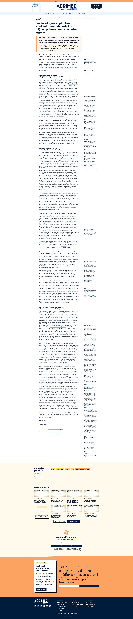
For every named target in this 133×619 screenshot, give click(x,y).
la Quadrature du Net (88, 410)
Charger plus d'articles (60, 521)
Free (73, 469)
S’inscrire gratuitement (66, 545)
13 (72, 288)
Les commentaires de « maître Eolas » (89, 137)
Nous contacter (75, 606)
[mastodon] (50, 606)
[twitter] (38, 606)
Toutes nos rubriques (62, 602)
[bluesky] (47, 606)
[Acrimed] (66, 7)
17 (67, 351)
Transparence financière (77, 604)
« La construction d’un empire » (55, 429)
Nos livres (59, 610)
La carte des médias (61, 606)
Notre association (47, 13)
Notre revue (77, 13)
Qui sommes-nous (76, 602)
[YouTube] (41, 606)
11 (49, 229)
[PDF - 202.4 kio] (59, 436)
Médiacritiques (60, 604)
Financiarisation (60, 469)
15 (67, 334)
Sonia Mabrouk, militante (40, 511)
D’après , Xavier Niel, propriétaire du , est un (40, 476)
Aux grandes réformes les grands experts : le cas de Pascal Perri (41, 516)
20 (52, 394)
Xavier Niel (67, 469)
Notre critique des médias (58, 13)
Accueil (38, 18)
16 (51, 339)
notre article (86, 386)
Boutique (83, 13)
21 (75, 406)
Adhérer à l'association (89, 586)
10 (59, 160)
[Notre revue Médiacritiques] (38, 8)
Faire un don (96, 5)
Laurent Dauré (41, 32)
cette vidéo (63, 246)
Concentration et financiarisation (50, 18)
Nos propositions (69, 13)
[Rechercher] (88, 13)
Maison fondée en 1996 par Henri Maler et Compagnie (66, 616)
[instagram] (44, 606)
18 (66, 362)
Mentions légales (58, 613)
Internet (53, 469)
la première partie (54, 37)
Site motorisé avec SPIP (73, 613)
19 (74, 386)
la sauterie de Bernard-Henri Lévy (58, 326)
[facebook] (35, 606)
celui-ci (92, 61)
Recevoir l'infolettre (96, 8)
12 (76, 261)
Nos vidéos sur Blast (61, 608)
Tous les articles (73, 521)
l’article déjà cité (87, 61)
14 (43, 325)
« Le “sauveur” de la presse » (55, 431)
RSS (65, 613)
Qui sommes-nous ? (41, 589)
